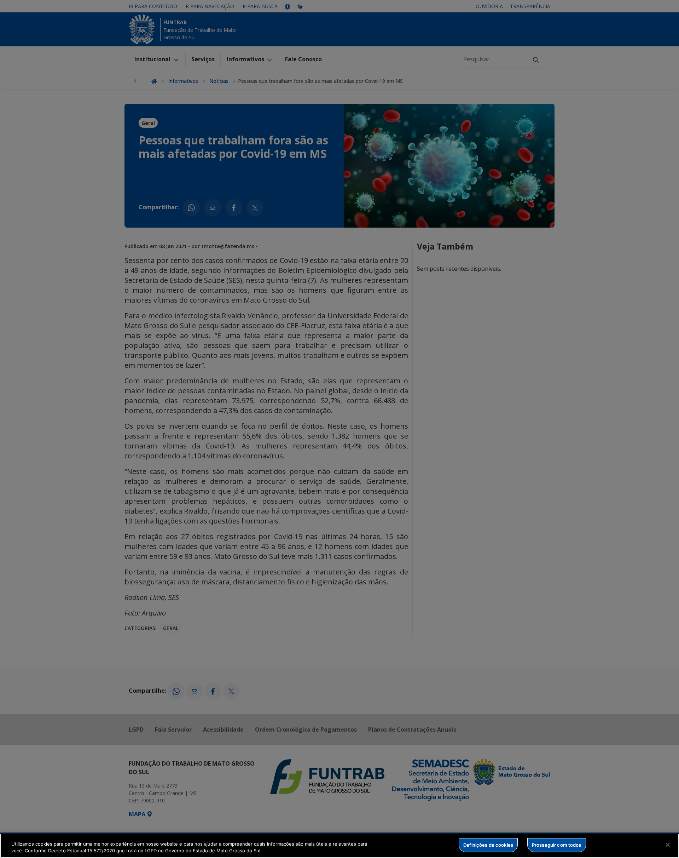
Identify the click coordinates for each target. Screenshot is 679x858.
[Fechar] (667, 845)
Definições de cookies (488, 845)
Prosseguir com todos (556, 845)
